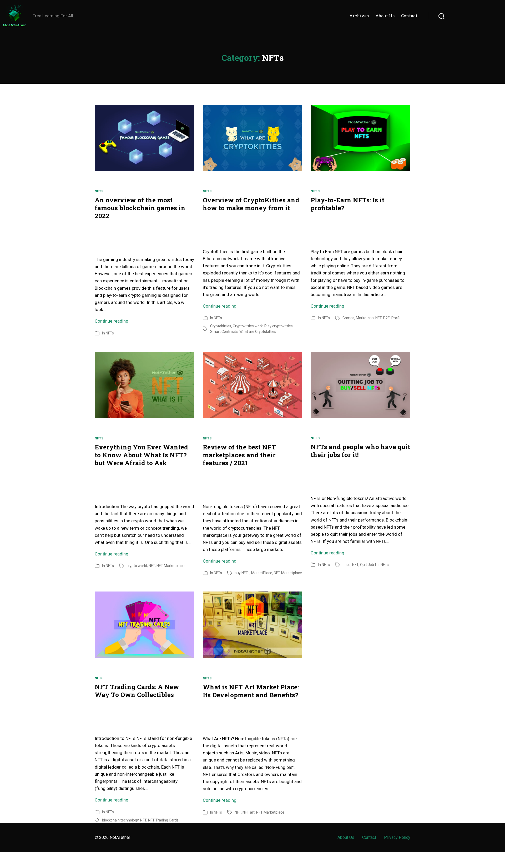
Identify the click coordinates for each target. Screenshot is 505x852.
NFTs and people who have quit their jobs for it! (360, 451)
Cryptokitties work (248, 326)
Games (348, 318)
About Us (385, 15)
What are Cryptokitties (257, 331)
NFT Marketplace (170, 566)
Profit (396, 318)
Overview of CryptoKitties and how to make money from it (251, 204)
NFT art (249, 812)
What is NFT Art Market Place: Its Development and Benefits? (251, 691)
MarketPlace (261, 573)
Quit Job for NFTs (374, 565)
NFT (378, 318)
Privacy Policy (397, 837)
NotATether (120, 837)
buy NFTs (242, 573)
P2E (386, 318)
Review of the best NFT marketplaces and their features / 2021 (239, 455)
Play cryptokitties (278, 326)
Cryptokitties (220, 326)
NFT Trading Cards (163, 820)
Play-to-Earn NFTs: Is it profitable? (347, 204)
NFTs (99, 191)
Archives (359, 15)
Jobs (346, 565)
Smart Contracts (224, 331)
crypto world (137, 566)
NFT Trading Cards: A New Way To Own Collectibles (137, 691)
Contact (409, 15)
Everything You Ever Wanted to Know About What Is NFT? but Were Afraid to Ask (141, 455)
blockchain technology (120, 820)
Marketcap (365, 318)
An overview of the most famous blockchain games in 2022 (140, 208)
